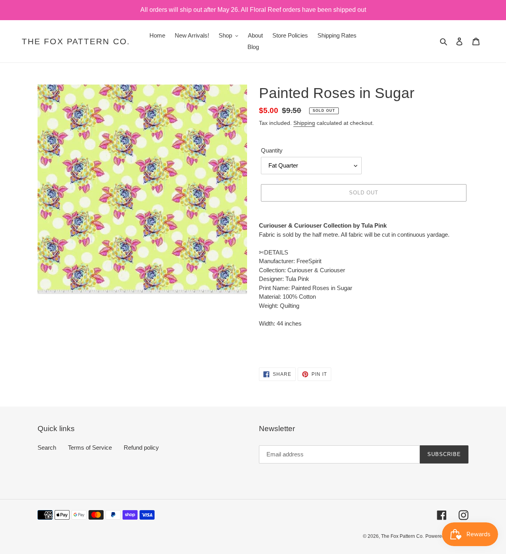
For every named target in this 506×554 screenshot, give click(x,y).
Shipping (304, 123)
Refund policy (141, 447)
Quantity (272, 150)
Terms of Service (90, 447)
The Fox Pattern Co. (76, 41)
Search (47, 447)
